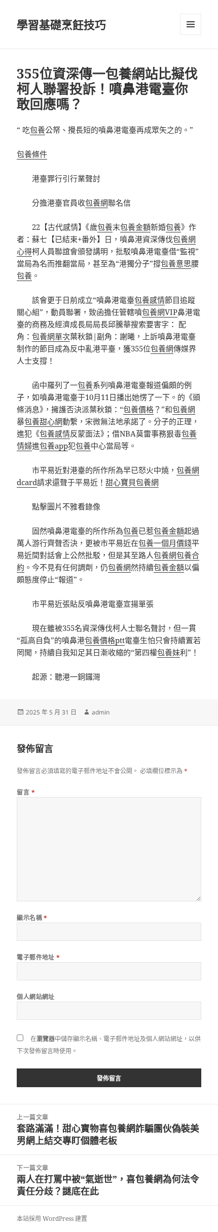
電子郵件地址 (38, 957)
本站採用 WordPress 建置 (52, 1218)
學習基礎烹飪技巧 (61, 24)
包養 (37, 130)
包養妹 (168, 652)
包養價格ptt (105, 640)
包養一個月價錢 (165, 543)
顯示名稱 (32, 917)
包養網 (96, 202)
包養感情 (149, 300)
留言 (26, 792)
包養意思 (176, 263)
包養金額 (135, 227)
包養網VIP (159, 312)
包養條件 (32, 154)
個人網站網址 (36, 996)
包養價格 (138, 409)
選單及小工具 (190, 24)
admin (101, 712)
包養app (54, 446)
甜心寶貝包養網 (132, 482)
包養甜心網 (43, 421)
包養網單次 (51, 336)
